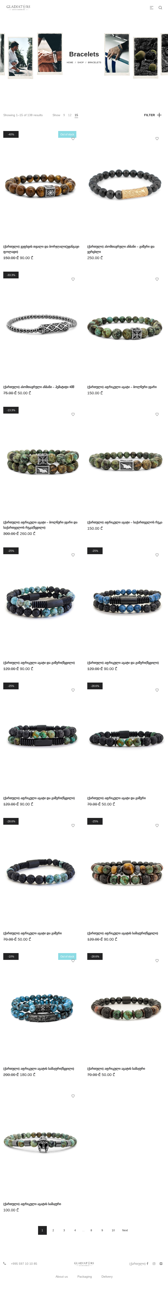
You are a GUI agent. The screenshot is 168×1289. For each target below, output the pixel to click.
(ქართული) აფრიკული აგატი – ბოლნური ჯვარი (122, 387)
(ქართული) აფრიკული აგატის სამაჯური (116, 1068)
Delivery (107, 1276)
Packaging (84, 1276)
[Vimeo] (161, 1263)
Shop (80, 62)
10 (113, 1230)
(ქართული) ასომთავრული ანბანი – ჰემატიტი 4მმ (38, 387)
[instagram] (154, 1263)
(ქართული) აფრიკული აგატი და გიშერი (116, 798)
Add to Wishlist (73, 138)
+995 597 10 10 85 (24, 1263)
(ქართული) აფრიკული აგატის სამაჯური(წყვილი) (122, 933)
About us (62, 1276)
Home (70, 62)
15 (76, 115)
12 (70, 115)
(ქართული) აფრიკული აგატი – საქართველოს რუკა (124, 522)
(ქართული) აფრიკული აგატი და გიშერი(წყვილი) (39, 662)
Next (125, 1230)
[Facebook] (147, 1263)
